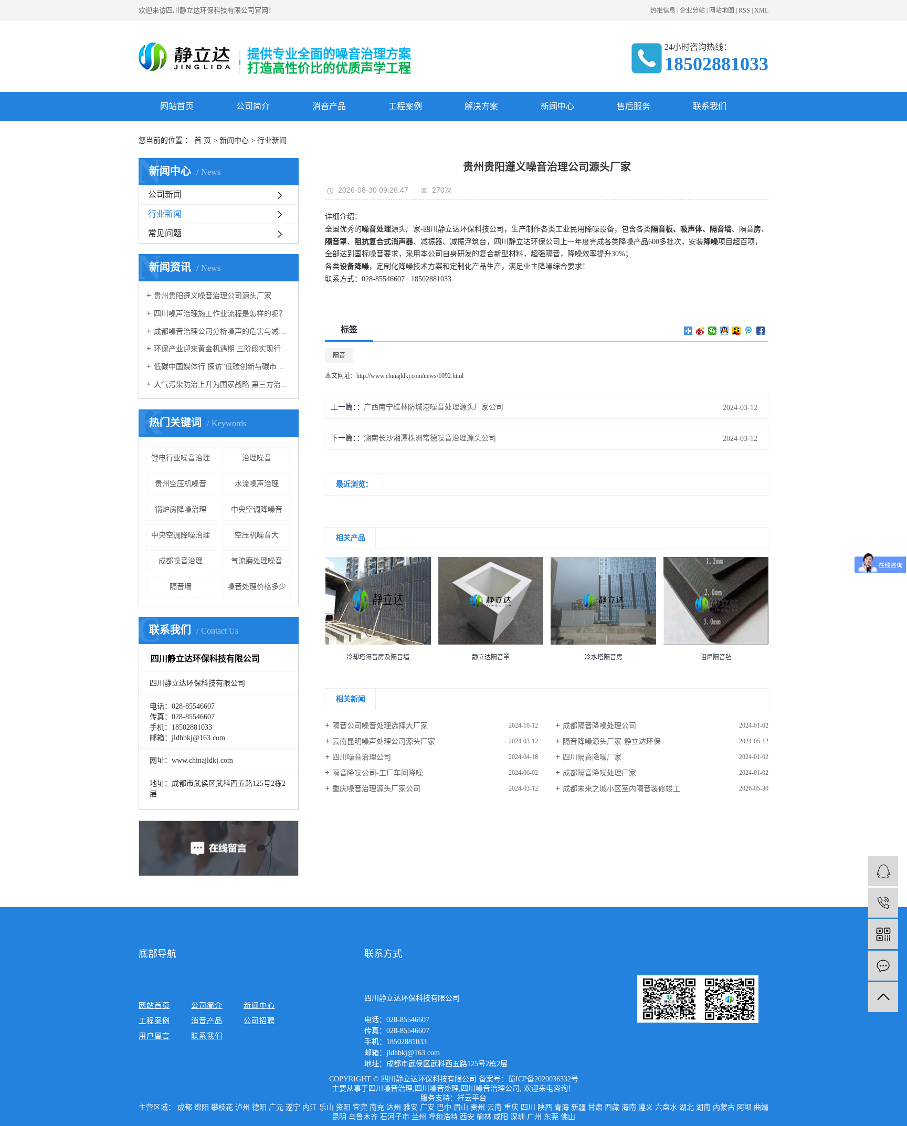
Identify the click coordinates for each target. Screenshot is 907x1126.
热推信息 (663, 10)
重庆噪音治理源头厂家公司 (376, 789)
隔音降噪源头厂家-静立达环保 (612, 741)
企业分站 (692, 10)
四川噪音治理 (390, 1088)
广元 (276, 1107)
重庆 (511, 1107)
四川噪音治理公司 (361, 757)
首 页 (202, 140)
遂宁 (293, 1107)
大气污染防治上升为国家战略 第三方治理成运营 (222, 384)
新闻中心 (557, 106)
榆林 (484, 1117)
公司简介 (253, 106)
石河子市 (394, 1117)
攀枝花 (222, 1107)
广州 (534, 1117)
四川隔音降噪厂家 (592, 757)
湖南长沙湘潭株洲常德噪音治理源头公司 (430, 438)
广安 (427, 1107)
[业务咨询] (883, 871)
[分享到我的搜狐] (736, 331)
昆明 (339, 1117)
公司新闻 (165, 194)
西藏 (612, 1107)
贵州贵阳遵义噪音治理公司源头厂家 (212, 296)
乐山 (326, 1107)
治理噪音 (256, 458)
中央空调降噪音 (256, 509)
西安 (467, 1117)
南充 (377, 1107)
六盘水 (666, 1107)
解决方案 (481, 106)
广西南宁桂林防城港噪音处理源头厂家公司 (433, 407)
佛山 (568, 1117)
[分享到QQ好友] (724, 331)
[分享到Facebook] (760, 331)
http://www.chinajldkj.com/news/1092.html (409, 376)
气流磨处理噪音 (256, 561)
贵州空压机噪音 (180, 484)
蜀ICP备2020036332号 (543, 1079)
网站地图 (721, 10)
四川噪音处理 (437, 1088)
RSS (744, 10)
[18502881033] (883, 903)
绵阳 (201, 1107)
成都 (184, 1107)
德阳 (259, 1107)
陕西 (544, 1107)
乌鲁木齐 (363, 1117)
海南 (628, 1107)
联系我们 (709, 106)
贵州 (477, 1107)
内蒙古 (724, 1107)
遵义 (645, 1107)
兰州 (419, 1117)
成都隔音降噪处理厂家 (599, 773)
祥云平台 (472, 1098)
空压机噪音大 (257, 535)
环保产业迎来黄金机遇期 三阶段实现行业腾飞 (222, 349)
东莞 (551, 1117)
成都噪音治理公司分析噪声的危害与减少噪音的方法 (222, 331)
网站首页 (177, 106)
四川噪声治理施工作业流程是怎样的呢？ (220, 314)
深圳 (517, 1117)
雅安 (410, 1107)
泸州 (242, 1107)
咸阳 (500, 1117)
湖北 (686, 1107)
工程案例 (405, 106)
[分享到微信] (712, 331)
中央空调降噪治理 (180, 535)
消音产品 (329, 106)
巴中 (444, 1107)
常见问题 (165, 233)
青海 (561, 1107)
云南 (494, 1107)
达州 (393, 1107)
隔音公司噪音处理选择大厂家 (380, 726)
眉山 (461, 1107)
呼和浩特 (443, 1117)
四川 (528, 1107)
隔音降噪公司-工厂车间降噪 (377, 773)
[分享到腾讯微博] (748, 331)
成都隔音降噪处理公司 (599, 726)
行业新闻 (272, 140)
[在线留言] (883, 966)
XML (761, 10)
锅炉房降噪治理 (180, 509)
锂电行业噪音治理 (180, 458)
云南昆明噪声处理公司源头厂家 (383, 741)
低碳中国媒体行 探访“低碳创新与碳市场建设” (222, 367)
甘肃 (595, 1107)
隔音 (339, 355)
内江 (309, 1107)
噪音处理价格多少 (256, 587)
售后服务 (633, 106)
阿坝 (744, 1107)
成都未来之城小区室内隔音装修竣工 (621, 789)
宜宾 (360, 1107)
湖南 (703, 1107)
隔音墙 (181, 587)
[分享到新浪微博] (700, 331)
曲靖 (761, 1107)
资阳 (343, 1107)
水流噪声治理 (257, 484)
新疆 (578, 1107)
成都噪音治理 (181, 561)
